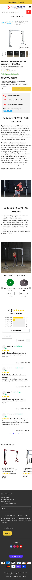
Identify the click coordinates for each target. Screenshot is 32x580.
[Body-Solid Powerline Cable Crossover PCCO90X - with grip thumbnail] (22, 54)
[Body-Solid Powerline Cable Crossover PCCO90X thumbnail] (4, 54)
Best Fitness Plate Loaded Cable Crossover (10, 471)
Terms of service (20, 574)
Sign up (7, 533)
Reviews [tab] (5, 336)
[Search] (28, 12)
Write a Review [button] (17, 330)
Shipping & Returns (22, 572)
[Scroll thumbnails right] (29, 54)
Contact (12, 572)
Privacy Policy (10, 574)
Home (3, 22)
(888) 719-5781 (7, 111)
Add (11, 296)
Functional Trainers (9, 22)
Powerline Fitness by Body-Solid (13, 66)
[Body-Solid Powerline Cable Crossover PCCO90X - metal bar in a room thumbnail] (10, 54)
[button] (26, 363)
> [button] (21, 433)
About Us (5, 572)
